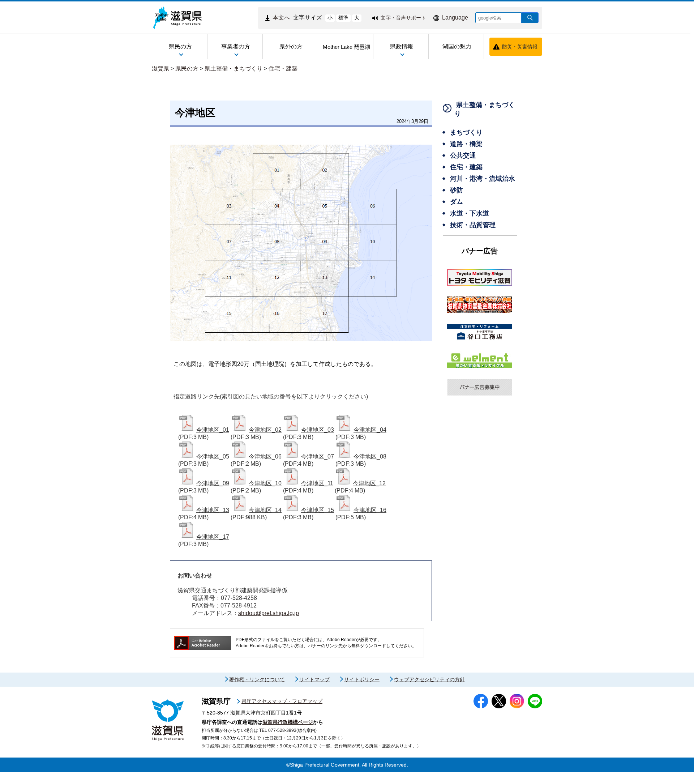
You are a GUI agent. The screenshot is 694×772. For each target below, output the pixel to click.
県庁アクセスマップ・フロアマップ (281, 701)
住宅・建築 (283, 68)
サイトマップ (314, 679)
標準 (343, 18)
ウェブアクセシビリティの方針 (429, 679)
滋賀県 (160, 68)
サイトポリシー (362, 679)
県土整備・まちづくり (233, 68)
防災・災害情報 (519, 47)
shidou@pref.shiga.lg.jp (268, 613)
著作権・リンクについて (257, 679)
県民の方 (186, 68)
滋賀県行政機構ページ (287, 722)
